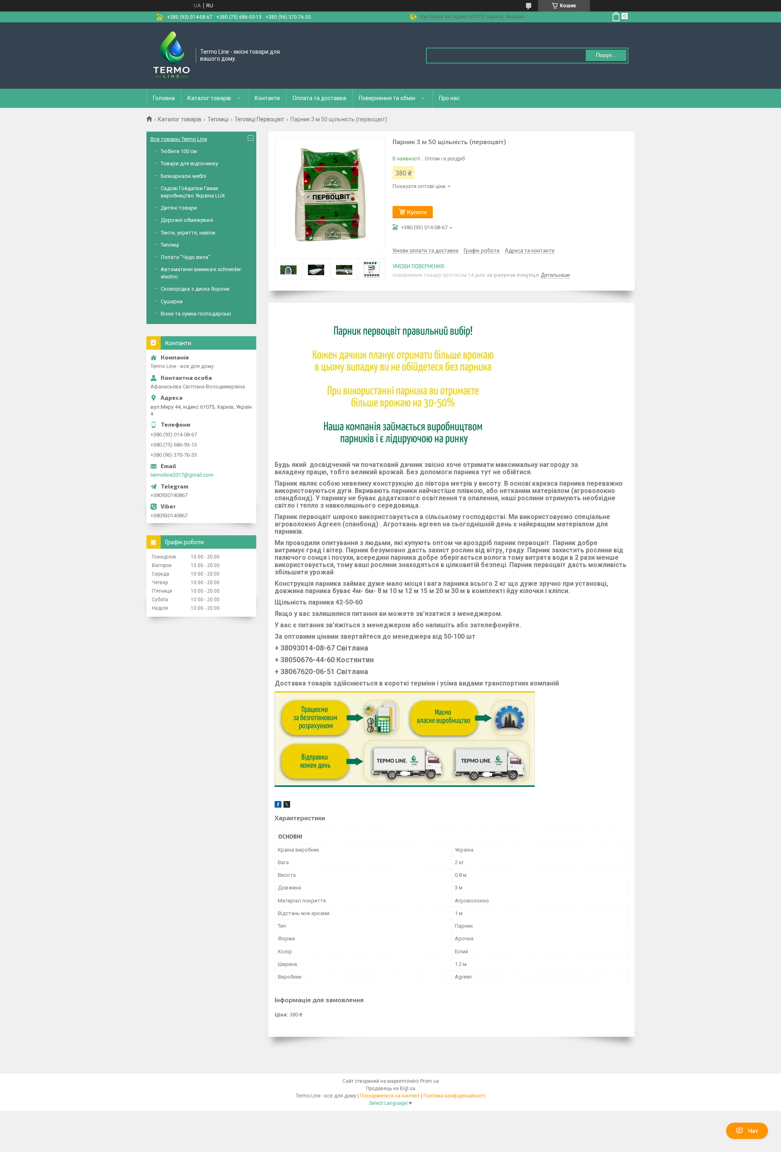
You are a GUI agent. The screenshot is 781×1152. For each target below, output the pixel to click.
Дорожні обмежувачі (187, 220)
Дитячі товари (179, 208)
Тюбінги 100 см (179, 151)
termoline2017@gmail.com (182, 475)
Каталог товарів (209, 98)
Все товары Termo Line (179, 139)
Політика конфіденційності (454, 1096)
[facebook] (278, 806)
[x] (287, 806)
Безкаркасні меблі (183, 176)
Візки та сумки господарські (196, 314)
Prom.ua (429, 1081)
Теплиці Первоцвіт (259, 119)
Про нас (449, 98)
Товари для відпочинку (189, 163)
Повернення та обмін (387, 98)
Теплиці (218, 119)
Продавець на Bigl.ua (390, 1088)
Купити (417, 211)
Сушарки (172, 301)
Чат (753, 1131)
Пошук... (606, 55)
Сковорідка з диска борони (195, 289)
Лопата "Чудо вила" (185, 257)
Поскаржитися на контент (390, 1096)
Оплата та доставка (319, 98)
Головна (164, 98)
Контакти (267, 98)
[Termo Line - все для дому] (171, 55)
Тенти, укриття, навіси (188, 233)
